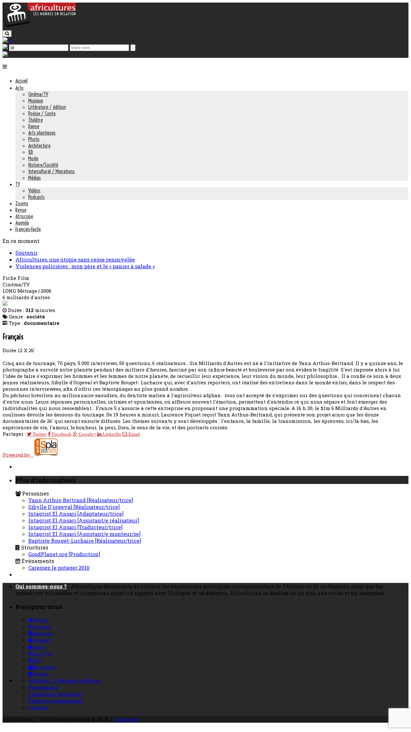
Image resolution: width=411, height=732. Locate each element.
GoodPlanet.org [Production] (64, 554)
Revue (20, 210)
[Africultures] (39, 26)
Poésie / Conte (42, 113)
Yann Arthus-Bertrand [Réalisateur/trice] (80, 500)
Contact (38, 707)
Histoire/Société (43, 165)
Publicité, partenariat (55, 700)
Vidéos (34, 190)
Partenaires (43, 687)
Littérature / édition (47, 107)
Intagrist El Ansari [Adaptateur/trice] (76, 513)
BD (30, 152)
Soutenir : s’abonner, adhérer (64, 680)
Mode (33, 158)
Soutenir (26, 252)
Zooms (21, 203)
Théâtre (35, 120)
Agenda (22, 222)
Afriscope (24, 216)
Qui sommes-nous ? (41, 586)
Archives (127, 719)
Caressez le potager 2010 (59, 567)
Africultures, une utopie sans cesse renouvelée (75, 259)
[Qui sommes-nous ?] (5, 54)
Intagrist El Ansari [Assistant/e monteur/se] (84, 534)
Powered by (18, 454)
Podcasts (36, 197)
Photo (33, 139)
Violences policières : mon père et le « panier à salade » (85, 266)
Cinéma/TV (38, 94)
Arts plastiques (42, 132)
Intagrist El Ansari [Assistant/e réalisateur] (83, 520)
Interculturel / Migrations (51, 171)
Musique (35, 100)
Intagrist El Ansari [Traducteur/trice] (75, 527)
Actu (19, 88)
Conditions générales (55, 694)
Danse (33, 126)
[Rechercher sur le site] (7, 33)
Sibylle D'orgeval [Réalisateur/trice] (74, 507)
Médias (34, 177)
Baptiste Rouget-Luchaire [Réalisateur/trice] (84, 540)
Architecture (39, 145)
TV (17, 184)
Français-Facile (28, 229)
